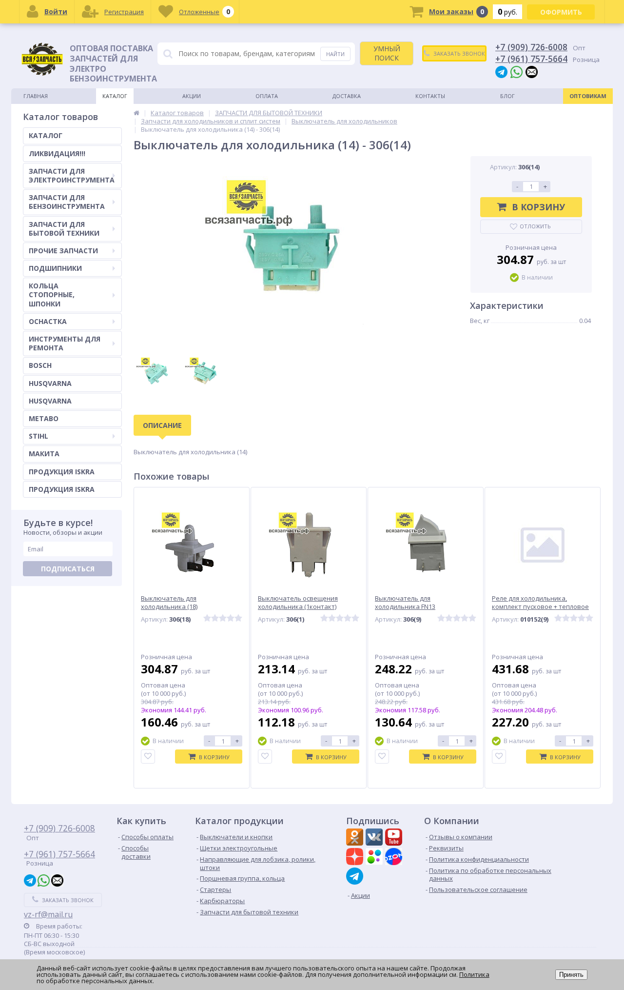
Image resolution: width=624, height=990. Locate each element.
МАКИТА (44, 453)
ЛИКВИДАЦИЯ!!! (57, 153)
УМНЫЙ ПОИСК (386, 53)
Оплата (266, 96)
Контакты (430, 96)
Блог (507, 96)
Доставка (346, 96)
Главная (35, 96)
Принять (571, 974)
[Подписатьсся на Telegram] (356, 876)
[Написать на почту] (532, 71)
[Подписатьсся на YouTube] (395, 838)
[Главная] (136, 112)
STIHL (38, 436)
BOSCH (40, 365)
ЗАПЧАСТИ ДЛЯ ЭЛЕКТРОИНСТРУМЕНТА (72, 175)
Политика (474, 974)
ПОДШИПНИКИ (55, 268)
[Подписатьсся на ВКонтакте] (375, 838)
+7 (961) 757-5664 (531, 58)
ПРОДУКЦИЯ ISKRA (62, 471)
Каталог (114, 96)
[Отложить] (148, 756)
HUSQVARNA (50, 383)
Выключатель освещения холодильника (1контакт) (298, 602)
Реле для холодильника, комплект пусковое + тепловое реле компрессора (540, 606)
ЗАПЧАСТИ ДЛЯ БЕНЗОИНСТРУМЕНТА (67, 202)
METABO (43, 418)
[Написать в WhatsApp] (516, 71)
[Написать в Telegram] (501, 71)
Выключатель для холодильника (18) (169, 602)
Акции (191, 96)
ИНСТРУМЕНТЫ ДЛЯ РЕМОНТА (64, 343)
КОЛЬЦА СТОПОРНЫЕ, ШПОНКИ (52, 294)
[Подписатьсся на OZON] (395, 858)
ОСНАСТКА (48, 321)
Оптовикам (587, 96)
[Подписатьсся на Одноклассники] (356, 838)
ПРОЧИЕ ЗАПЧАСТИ (63, 250)
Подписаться (68, 568)
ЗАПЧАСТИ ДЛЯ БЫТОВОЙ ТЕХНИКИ (64, 229)
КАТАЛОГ (45, 135)
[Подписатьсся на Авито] (375, 858)
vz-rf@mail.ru (48, 914)
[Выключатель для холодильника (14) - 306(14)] (292, 251)
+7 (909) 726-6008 (531, 47)
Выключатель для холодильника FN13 (405, 602)
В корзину (538, 207)
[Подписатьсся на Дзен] (356, 858)
